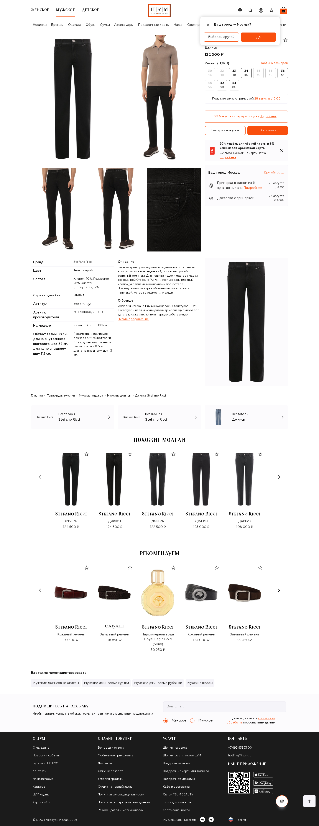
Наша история (43, 779)
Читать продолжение (133, 319)
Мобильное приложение (115, 755)
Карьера (39, 786)
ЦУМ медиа (41, 794)
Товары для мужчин (61, 395)
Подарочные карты (153, 24)
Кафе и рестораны (176, 786)
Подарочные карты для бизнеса (186, 771)
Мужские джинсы (119, 395)
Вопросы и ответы (111, 747)
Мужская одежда (91, 395)
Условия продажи (110, 779)
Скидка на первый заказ (115, 786)
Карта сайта (41, 802)
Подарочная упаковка (179, 779)
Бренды (57, 24)
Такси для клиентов (177, 802)
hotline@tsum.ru (240, 755)
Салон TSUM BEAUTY (178, 794)
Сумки (105, 24)
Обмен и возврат (110, 771)
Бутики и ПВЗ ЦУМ (45, 763)
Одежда (74, 24)
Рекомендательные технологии (120, 810)
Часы (178, 24)
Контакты (39, 771)
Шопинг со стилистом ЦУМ (182, 755)
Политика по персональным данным (124, 802)
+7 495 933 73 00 (240, 747)
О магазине (41, 747)
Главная (37, 395)
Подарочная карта (176, 763)
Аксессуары (123, 24)
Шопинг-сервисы (175, 747)
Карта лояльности (176, 810)
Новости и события (47, 755)
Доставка (105, 763)
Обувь (90, 24)
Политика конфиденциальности (121, 794)
